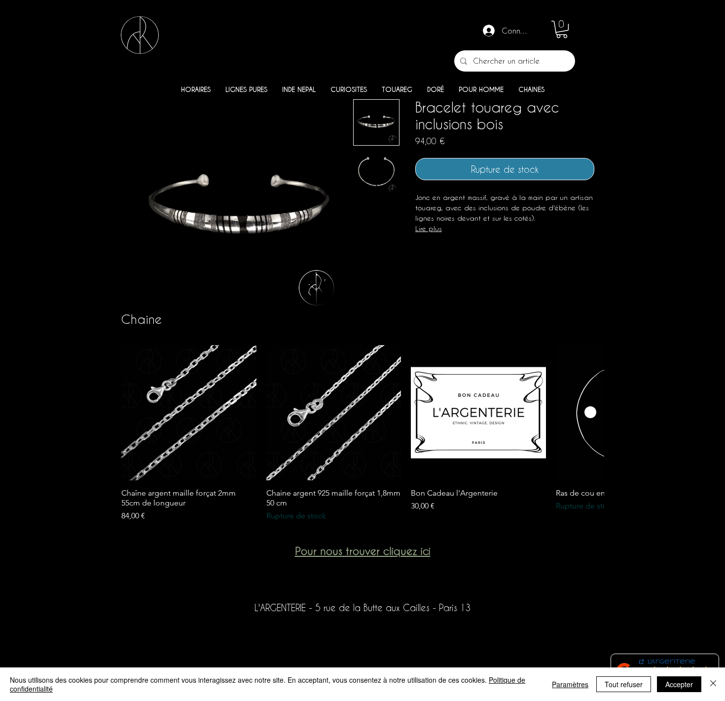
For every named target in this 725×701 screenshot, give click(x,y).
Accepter (679, 684)
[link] (561, 29)
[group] (362, 433)
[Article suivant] (590, 412)
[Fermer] (713, 684)
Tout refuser (624, 684)
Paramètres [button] (570, 684)
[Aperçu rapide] (188, 412)
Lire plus (428, 228)
